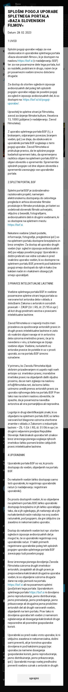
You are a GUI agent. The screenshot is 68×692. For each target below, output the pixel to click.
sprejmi (34, 678)
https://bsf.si (25, 60)
